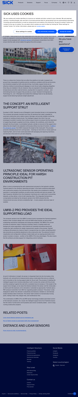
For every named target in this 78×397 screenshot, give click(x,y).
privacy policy (41, 26)
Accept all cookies (65, 32)
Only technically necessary (46, 32)
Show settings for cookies (24, 32)
